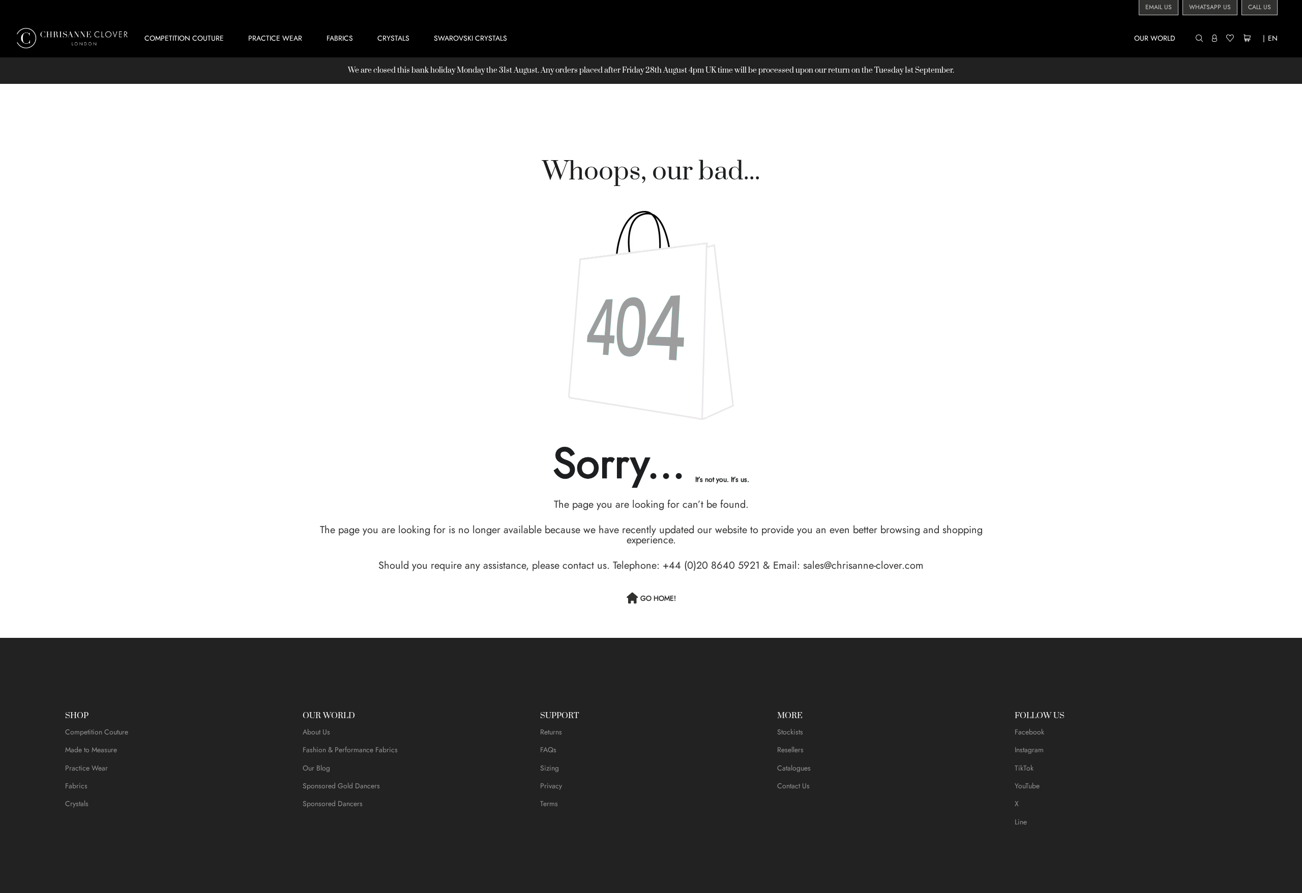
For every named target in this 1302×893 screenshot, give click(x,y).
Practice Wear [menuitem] (275, 38)
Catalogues (794, 768)
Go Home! (658, 598)
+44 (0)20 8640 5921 (711, 565)
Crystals (76, 803)
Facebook (1029, 732)
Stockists (790, 732)
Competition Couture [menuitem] (184, 38)
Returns (551, 732)
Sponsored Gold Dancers (341, 786)
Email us (1158, 7)
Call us (1259, 7)
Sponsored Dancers (333, 803)
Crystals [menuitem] (393, 38)
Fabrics (76, 786)
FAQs (548, 750)
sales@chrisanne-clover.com (863, 565)
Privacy (551, 786)
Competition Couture (96, 732)
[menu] (668, 37)
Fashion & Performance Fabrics (350, 750)
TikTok (1024, 768)
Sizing (549, 768)
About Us (316, 732)
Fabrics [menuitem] (340, 38)
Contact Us (793, 786)
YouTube (1027, 786)
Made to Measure (91, 750)
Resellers (790, 750)
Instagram (1029, 750)
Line (1021, 822)
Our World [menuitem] (1154, 38)
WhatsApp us (1210, 7)
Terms (549, 803)
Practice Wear (86, 768)
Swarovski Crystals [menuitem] (470, 38)
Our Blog (316, 768)
